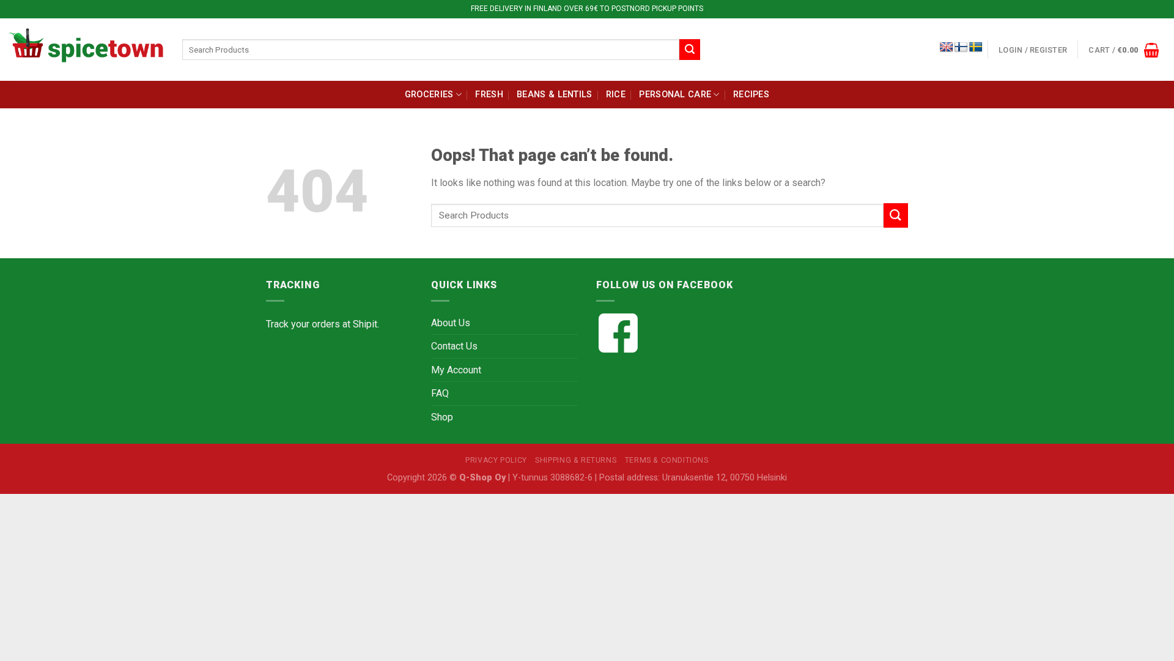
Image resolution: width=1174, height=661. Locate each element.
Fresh (489, 94)
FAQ (440, 393)
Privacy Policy (496, 460)
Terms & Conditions (667, 460)
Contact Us (454, 346)
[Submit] (689, 49)
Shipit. (366, 324)
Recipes (751, 94)
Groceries (429, 94)
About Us (450, 323)
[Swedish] (976, 47)
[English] (946, 47)
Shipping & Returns (575, 460)
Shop (442, 417)
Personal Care (675, 94)
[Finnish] (961, 47)
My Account (456, 370)
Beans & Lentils (554, 94)
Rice (616, 94)
